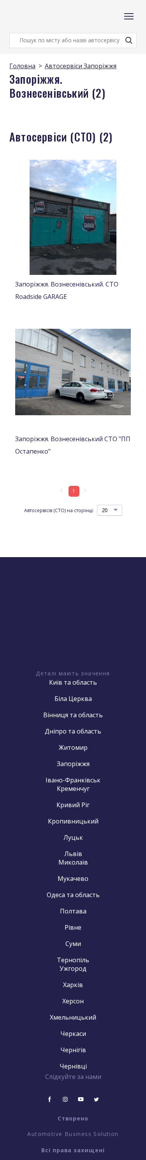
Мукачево (73, 878)
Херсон (73, 1001)
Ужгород (73, 968)
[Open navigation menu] (129, 16)
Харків (73, 984)
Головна (22, 66)
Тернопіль (73, 960)
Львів (73, 853)
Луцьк (73, 837)
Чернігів (73, 1050)
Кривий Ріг (73, 805)
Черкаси (73, 1033)
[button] (129, 40)
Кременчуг (73, 788)
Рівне (73, 927)
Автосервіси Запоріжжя (80, 66)
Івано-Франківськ (73, 780)
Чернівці (73, 1066)
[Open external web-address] (73, 627)
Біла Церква (73, 698)
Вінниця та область (73, 715)
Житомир (73, 747)
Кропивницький (73, 821)
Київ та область (73, 682)
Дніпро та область (73, 731)
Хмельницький (73, 1017)
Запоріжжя (73, 764)
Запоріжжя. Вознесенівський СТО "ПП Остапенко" (72, 445)
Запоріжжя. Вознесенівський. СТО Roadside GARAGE (66, 290)
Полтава (73, 911)
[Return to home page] (40, 16)
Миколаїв (73, 862)
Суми (73, 943)
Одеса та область (73, 895)
